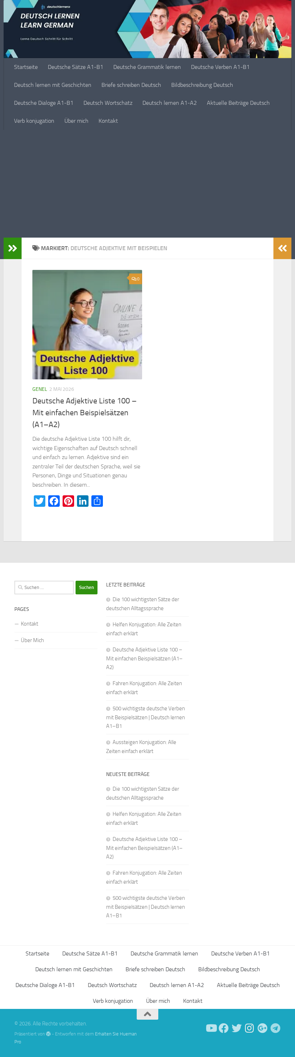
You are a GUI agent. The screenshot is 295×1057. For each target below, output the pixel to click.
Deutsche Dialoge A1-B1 (43, 102)
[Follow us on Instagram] (250, 1028)
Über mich (76, 120)
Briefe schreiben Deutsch (131, 84)
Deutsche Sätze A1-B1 (75, 67)
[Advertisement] (147, 184)
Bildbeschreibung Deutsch (202, 84)
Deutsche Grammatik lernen (147, 67)
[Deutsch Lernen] (211, 1028)
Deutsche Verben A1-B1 (220, 67)
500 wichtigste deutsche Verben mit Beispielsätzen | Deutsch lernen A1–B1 (145, 717)
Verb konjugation (34, 120)
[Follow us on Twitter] (237, 1028)
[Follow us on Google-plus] (263, 1028)
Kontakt (108, 120)
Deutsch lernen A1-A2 (169, 102)
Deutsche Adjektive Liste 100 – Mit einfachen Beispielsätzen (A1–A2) (84, 412)
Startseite (26, 67)
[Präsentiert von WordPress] (48, 1034)
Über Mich (32, 640)
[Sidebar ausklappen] (13, 248)
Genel (39, 389)
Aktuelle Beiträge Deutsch (238, 102)
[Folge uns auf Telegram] (276, 1028)
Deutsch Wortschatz (107, 102)
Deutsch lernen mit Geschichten (52, 84)
